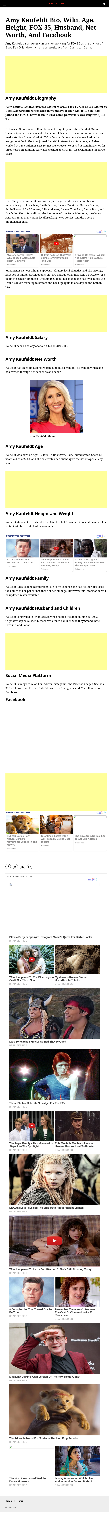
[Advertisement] (56, 74)
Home (8, 1500)
